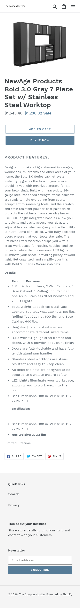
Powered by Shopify (59, 594)
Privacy (14, 505)
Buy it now (40, 140)
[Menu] (72, 6)
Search (13, 494)
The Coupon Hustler (32, 594)
